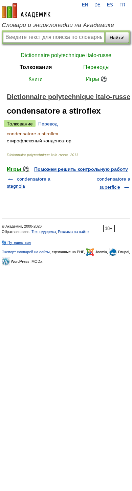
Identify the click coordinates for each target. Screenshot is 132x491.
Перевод (48, 123)
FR (122, 5)
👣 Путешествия (16, 242)
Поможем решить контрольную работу (81, 169)
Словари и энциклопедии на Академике (58, 25)
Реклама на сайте (73, 232)
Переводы (96, 67)
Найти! (117, 37)
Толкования (36, 67)
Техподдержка (43, 232)
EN (85, 5)
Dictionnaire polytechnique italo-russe (66, 55)
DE (97, 5)
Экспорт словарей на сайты (26, 252)
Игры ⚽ (96, 79)
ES (110, 5)
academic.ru (26, 10)
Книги (35, 79)
